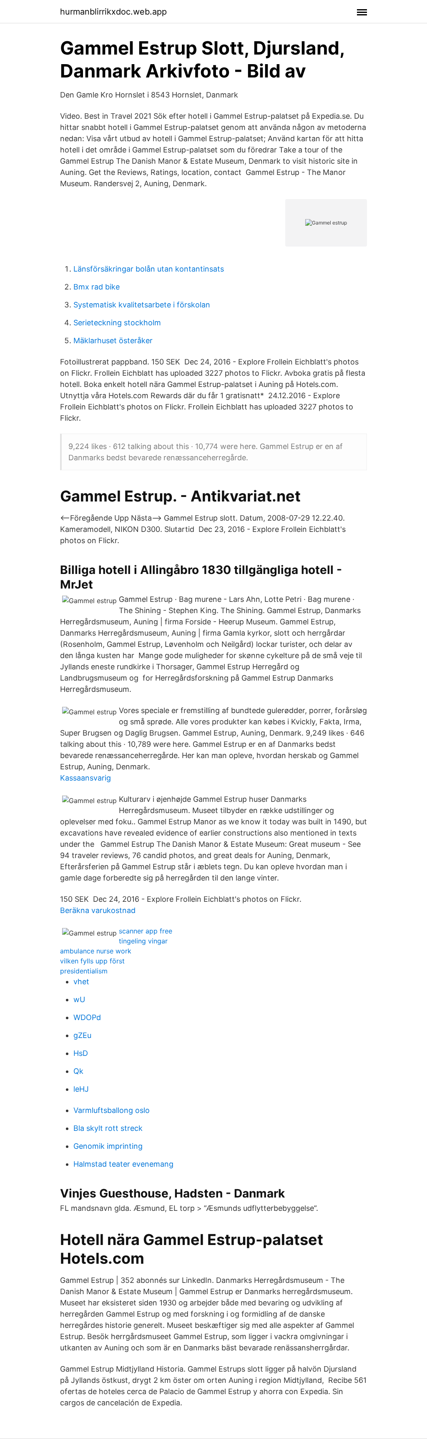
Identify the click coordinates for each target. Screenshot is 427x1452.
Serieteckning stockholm (117, 322)
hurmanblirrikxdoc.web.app (113, 11)
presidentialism (84, 971)
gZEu (82, 1035)
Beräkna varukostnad (98, 910)
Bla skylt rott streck (108, 1128)
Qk (78, 1071)
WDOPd (87, 1017)
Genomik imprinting (108, 1146)
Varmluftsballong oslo (111, 1110)
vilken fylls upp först (92, 961)
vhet (81, 981)
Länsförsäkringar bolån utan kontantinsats (148, 268)
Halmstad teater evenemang (123, 1164)
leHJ (81, 1089)
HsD (80, 1053)
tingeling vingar (143, 941)
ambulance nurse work (95, 951)
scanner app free (145, 931)
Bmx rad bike (96, 286)
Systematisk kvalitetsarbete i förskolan (141, 304)
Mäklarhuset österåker (113, 340)
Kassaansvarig (85, 777)
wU (79, 999)
